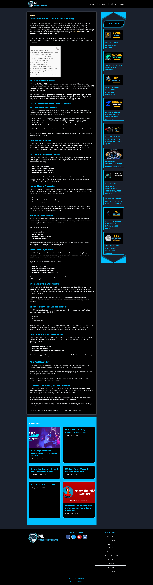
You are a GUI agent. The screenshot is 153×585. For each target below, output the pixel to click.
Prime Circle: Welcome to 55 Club (44, 485)
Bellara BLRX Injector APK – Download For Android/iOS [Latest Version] (113, 188)
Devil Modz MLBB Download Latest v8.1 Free (112, 45)
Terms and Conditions (110, 556)
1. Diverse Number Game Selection (43, 54)
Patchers (112, 4)
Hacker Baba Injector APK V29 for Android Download (113, 164)
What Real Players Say (38, 73)
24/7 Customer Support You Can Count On (44, 69)
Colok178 (41, 365)
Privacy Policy (110, 540)
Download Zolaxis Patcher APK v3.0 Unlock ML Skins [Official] (112, 115)
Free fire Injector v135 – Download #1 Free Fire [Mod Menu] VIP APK (113, 140)
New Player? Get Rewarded (40, 62)
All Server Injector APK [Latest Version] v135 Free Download (113, 201)
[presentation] (44, 437)
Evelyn (34, 474)
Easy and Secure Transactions (40, 60)
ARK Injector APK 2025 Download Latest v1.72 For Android (112, 249)
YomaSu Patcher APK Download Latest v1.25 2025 (113, 67)
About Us (110, 536)
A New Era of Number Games (39, 50)
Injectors (101, 4)
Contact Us (110, 548)
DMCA (110, 544)
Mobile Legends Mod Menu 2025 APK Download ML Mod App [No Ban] (113, 224)
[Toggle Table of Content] (57, 48)
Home (91, 4)
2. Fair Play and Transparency (42, 56)
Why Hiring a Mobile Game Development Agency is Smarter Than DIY (44, 453)
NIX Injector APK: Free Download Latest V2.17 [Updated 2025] (112, 90)
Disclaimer (110, 552)
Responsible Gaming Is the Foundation (43, 71)
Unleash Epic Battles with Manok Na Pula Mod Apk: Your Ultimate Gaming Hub (78, 508)
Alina (33, 458)
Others (32, 15)
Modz (122, 4)
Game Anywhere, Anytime (39, 64)
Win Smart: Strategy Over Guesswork (42, 58)
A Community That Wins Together (41, 67)
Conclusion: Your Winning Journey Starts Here (45, 75)
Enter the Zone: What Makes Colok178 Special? (45, 53)
